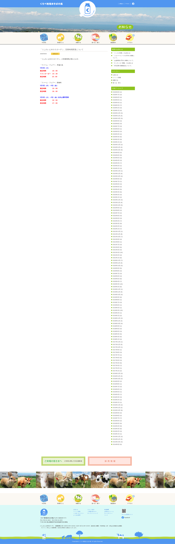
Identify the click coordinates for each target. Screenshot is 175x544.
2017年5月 (116, 360)
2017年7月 (116, 355)
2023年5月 (116, 186)
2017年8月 (116, 352)
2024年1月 (116, 168)
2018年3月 (116, 336)
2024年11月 (116, 147)
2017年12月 (116, 342)
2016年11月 (116, 376)
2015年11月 (116, 407)
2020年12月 (116, 260)
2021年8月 (116, 242)
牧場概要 (106, 509)
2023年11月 (116, 173)
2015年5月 (116, 423)
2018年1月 (116, 339)
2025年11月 (116, 115)
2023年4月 (116, 189)
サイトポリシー (108, 513)
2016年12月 (116, 373)
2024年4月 (116, 160)
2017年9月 (116, 349)
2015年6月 (116, 420)
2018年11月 (116, 321)
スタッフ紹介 (91, 509)
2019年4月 (116, 307)
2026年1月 (116, 110)
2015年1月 (116, 434)
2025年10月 (116, 118)
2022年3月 (116, 223)
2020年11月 (116, 263)
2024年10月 (116, 150)
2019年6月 (116, 305)
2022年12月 (116, 200)
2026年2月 (116, 107)
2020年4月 (116, 281)
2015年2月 (116, 431)
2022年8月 (116, 210)
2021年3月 (116, 252)
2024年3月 (116, 163)
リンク (106, 515)
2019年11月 (116, 292)
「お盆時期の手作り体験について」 (123, 60)
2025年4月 (116, 134)
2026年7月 (116, 94)
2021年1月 (116, 257)
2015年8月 (116, 415)
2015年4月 (116, 426)
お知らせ (115, 75)
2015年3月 (116, 428)
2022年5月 (116, 218)
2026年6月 (116, 97)
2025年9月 (116, 121)
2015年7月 (116, 418)
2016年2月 (116, 399)
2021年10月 (116, 236)
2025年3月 (116, 136)
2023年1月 (116, 197)
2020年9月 (116, 268)
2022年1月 (116, 228)
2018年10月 (116, 323)
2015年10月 (116, 410)
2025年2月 (116, 139)
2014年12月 (116, 436)
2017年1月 (116, 370)
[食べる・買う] (96, 38)
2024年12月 (116, 144)
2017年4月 (116, 363)
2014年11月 (116, 439)
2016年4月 (116, 394)
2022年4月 (116, 221)
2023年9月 (116, 179)
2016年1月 (116, 402)
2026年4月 (116, 102)
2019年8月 (116, 299)
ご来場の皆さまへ (92, 511)
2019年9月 (116, 297)
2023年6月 (116, 184)
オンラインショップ (93, 513)
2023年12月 (116, 171)
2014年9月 (116, 444)
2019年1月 (116, 315)
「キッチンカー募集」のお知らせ (123, 63)
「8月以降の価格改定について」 (123, 65)
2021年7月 (116, 244)
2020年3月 (116, 284)
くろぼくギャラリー (78, 513)
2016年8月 (116, 384)
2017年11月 (116, 344)
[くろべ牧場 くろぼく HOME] (44, 38)
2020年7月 (116, 273)
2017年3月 (116, 365)
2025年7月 (116, 126)
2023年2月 (116, 194)
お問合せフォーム (109, 511)
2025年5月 (116, 131)
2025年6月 (116, 129)
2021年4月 (116, 249)
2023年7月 (116, 181)
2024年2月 (116, 165)
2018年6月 (116, 328)
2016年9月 (116, 381)
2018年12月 (116, 318)
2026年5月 (116, 100)
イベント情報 (117, 77)
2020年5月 (116, 278)
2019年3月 (116, 310)
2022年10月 (116, 205)
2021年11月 (116, 234)
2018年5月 (116, 331)
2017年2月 (116, 368)
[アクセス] (130, 38)
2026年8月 (116, 92)
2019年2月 (116, 313)
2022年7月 (116, 213)
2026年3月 (116, 105)
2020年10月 (116, 265)
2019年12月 (116, 289)
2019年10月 (116, 294)
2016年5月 (116, 391)
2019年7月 (116, 302)
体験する (115, 80)
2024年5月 (116, 157)
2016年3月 (116, 397)
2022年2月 (116, 226)
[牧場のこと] (60, 38)
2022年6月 (116, 215)
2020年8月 (116, 271)
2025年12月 (116, 113)
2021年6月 (116, 247)
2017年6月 (116, 357)
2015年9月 (116, 413)
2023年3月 (116, 192)
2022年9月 (116, 207)
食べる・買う (117, 83)
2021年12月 (116, 231)
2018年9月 (116, 326)
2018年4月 (116, 334)
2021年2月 (116, 255)
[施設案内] (113, 38)
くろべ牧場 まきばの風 (87, 9)
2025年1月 (116, 142)
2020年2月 (116, 286)
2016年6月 (116, 389)
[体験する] (77, 38)
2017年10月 (116, 347)
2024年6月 (116, 155)
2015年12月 (116, 405)
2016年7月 (116, 386)
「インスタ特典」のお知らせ (121, 53)
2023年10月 (116, 176)
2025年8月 (116, 123)
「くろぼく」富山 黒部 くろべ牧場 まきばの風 (51, 4)
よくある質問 (76, 515)
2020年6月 (116, 276)
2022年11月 (116, 202)
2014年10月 (116, 442)
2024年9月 (116, 152)
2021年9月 (116, 239)
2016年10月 (116, 378)
